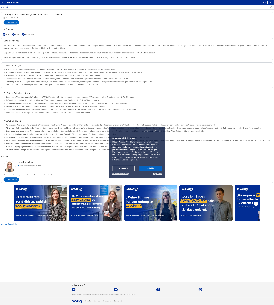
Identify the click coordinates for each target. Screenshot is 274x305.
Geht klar (150, 168)
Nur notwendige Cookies (152, 131)
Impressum (157, 174)
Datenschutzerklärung (120, 174)
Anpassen (123, 168)
